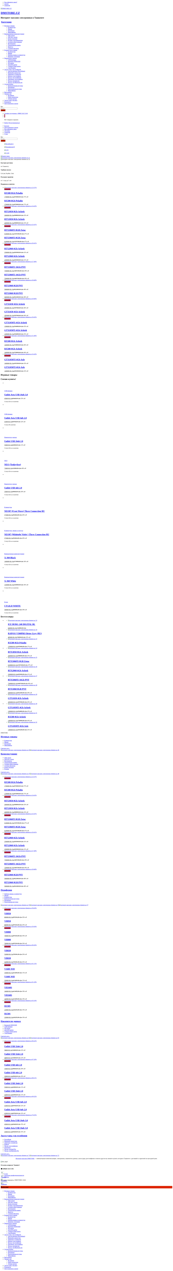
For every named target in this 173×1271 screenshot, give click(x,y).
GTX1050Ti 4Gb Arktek (15, 322)
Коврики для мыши (14, 56)
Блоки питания (12, 39)
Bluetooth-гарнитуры (14, 73)
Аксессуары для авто (10, 100)
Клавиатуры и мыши (10, 1215)
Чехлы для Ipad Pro (10, 1149)
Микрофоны (12, 32)
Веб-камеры (8, 92)
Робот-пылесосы (13, 97)
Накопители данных (10, 437)
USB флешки (12, 60)
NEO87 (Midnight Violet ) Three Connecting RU (26, 534)
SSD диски (11, 35)
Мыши (10, 29)
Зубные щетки (12, 98)
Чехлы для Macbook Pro (11, 1151)
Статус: (6, 401)
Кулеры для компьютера (15, 40)
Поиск (3, 110)
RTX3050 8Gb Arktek (14, 211)
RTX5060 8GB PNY (13, 285)
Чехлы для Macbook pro (15, 82)
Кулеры (6, 769)
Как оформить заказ (10, 129)
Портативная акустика (15, 89)
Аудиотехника (8, 1249)
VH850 (7, 913)
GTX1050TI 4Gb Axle (14, 359)
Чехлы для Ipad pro (13, 81)
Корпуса (10, 47)
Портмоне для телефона (15, 79)
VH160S (8, 987)
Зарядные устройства (14, 74)
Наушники (11, 30)
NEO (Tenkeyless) (12, 464)
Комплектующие (9, 754)
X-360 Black (10, 557)
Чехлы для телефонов (14, 77)
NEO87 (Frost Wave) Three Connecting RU (24, 511)
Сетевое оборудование (15, 42)
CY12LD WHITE (12, 606)
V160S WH (9, 969)
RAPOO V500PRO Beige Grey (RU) (25, 633)
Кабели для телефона (14, 76)
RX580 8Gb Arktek (13, 341)
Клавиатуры (11, 27)
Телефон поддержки (10, 113)
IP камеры (11, 95)
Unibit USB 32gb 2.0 (13, 1046)
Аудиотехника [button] (8, 84)
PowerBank (7, 1139)
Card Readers (12, 68)
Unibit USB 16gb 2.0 (13, 441)
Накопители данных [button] (10, 58)
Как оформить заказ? (10, 2)
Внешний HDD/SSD (10, 1025)
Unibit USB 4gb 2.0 (13, 488)
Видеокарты (11, 43)
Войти (6, 123)
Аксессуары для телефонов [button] (12, 69)
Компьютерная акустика (15, 85)
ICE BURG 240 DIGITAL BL (21, 624)
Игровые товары (9, 736)
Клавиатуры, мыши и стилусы (13, 530)
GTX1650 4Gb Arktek (14, 304)
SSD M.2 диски (12, 37)
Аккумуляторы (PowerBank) (16, 71)
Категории (6, 22)
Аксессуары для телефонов (14, 1135)
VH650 (7, 950)
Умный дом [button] (7, 94)
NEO (5, 460)
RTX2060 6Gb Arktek (14, 248)
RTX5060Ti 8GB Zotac (15, 230)
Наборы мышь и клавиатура (16, 55)
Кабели (6, 1144)
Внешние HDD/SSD (14, 61)
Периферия (6, 890)
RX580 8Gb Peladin (13, 193)
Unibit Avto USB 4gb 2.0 (15, 418)
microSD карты (12, 64)
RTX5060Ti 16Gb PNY (15, 267)
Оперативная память (14, 45)
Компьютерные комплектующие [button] (14, 34)
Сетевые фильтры (13, 48)
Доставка (7, 130)
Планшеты (7, 102)
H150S (7, 1006)
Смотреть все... (5, 748)
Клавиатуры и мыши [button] (10, 50)
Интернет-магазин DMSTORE (25, 1158)
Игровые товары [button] (9, 26)
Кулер (6, 602)
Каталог (6, 126)
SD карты (11, 63)
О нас (6, 134)
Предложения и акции (11, 103)
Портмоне (7, 1147)
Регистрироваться (14, 123)
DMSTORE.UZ (10, 12)
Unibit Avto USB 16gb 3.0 (16, 394)
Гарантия (7, 5)
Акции (6, 4)
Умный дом (7, 1259)
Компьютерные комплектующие (14, 554)
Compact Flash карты (14, 66)
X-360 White (10, 581)
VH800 (7, 932)
